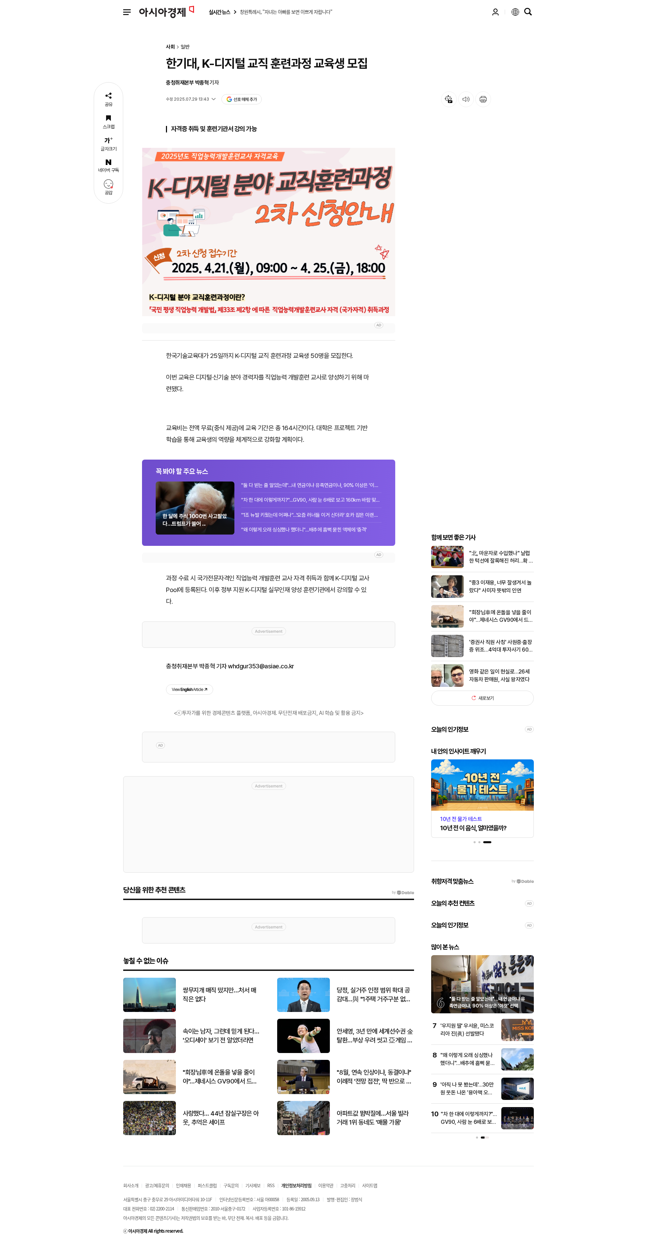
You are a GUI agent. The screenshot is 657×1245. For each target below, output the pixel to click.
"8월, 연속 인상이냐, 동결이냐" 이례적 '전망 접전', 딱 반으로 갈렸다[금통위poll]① (374, 1077)
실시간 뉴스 (219, 12)
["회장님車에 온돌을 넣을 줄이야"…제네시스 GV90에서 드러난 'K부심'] (447, 626)
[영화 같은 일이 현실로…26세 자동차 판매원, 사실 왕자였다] (447, 685)
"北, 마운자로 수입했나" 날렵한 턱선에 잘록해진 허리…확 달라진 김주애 (501, 557)
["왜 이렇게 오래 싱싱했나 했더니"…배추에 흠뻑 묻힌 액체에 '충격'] (517, 1068)
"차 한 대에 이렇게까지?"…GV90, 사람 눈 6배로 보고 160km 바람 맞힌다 (311, 500)
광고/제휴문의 (157, 1185)
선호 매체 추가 (245, 99)
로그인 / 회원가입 (495, 12)
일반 (185, 47)
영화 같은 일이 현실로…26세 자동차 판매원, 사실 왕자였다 (499, 675)
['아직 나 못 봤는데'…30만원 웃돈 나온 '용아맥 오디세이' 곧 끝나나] (517, 1098)
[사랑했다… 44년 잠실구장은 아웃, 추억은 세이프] (149, 1133)
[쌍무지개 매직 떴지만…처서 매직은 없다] (149, 1010)
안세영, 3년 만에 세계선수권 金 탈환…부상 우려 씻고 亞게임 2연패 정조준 (375, 1036)
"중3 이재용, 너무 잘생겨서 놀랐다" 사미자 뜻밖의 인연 (500, 586)
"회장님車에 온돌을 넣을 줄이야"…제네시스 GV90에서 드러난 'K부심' (501, 616)
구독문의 (231, 1185)
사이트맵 (369, 1185)
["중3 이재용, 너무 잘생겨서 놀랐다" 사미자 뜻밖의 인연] (447, 596)
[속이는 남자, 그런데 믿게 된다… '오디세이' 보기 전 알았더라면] (149, 1051)
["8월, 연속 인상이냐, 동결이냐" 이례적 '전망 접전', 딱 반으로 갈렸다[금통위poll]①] (303, 1092)
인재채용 (183, 1185)
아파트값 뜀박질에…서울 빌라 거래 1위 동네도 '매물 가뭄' (373, 1118)
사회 (170, 47)
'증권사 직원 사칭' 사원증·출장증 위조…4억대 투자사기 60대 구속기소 (501, 646)
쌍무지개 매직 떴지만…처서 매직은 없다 (219, 994)
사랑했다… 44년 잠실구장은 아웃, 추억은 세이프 (221, 1118)
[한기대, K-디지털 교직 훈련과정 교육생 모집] (268, 232)
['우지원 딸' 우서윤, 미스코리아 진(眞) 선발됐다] (517, 1039)
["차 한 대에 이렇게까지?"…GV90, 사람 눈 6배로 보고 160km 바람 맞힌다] (517, 1127)
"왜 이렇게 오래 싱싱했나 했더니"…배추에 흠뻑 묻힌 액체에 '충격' (304, 530)
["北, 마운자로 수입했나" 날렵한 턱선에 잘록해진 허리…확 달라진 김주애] (447, 566)
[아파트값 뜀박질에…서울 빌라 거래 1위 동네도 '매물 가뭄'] (303, 1133)
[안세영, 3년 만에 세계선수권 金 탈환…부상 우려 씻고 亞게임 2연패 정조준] (303, 1051)
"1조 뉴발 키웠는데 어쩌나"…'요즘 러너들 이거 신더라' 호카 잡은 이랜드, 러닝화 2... (311, 515)
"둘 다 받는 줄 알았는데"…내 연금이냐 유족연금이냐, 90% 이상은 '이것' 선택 (311, 485)
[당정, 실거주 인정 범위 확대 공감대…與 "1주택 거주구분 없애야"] (303, 1010)
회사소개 (130, 1185)
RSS (270, 1185)
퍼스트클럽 (207, 1185)
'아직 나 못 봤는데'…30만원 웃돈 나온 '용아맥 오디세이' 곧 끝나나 (466, 1092)
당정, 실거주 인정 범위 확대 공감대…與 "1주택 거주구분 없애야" (374, 995)
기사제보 (252, 1185)
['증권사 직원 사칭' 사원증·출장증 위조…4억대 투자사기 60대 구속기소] (447, 655)
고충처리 (347, 1185)
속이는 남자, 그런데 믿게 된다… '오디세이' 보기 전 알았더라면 (221, 1035)
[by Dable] (403, 892)
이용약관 (325, 1185)
